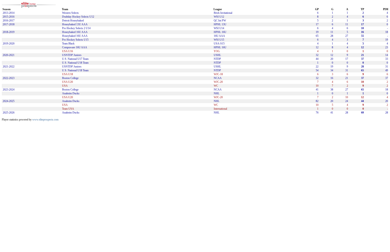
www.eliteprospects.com (45, 119)
